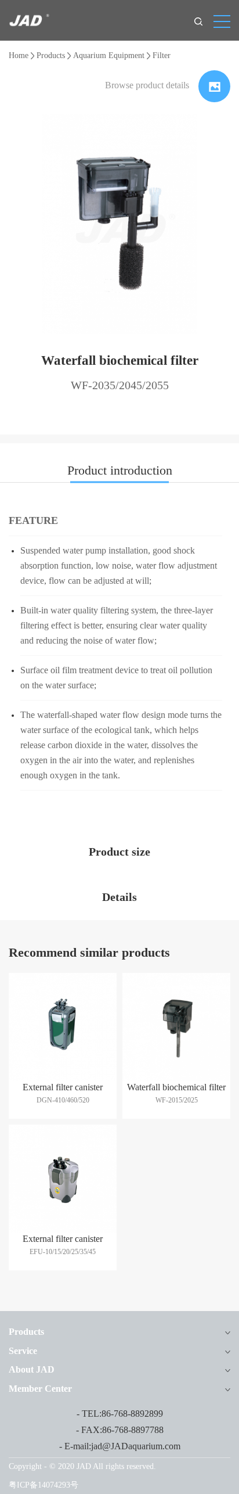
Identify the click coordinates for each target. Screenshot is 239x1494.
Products (51, 55)
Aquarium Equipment (108, 55)
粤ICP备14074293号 (43, 1485)
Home (18, 55)
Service (23, 1351)
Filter (162, 55)
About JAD (32, 1369)
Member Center (40, 1389)
